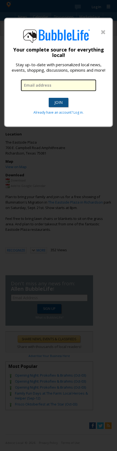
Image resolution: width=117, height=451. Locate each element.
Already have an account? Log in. (58, 112)
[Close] (103, 32)
